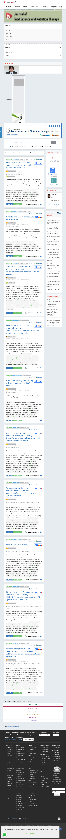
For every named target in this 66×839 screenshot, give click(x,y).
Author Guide (45, 778)
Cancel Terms (33, 793)
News (9, 770)
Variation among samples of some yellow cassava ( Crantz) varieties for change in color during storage (53, 249)
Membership (57, 747)
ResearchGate (25, 194)
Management (10, 762)
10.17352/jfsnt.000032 (12, 603)
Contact (49, 825)
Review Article (15, 159)
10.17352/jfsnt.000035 (12, 444)
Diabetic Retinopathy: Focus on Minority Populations (53, 226)
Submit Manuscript (29, 825)
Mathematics (21, 807)
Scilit (14, 194)
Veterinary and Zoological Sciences (20, 774)
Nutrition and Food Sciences (11, 134)
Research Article (15, 320)
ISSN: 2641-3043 (54, 126)
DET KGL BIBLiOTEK (31, 198)
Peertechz (10, 726)
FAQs (9, 772)
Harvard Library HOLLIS (11, 192)
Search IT (20, 192)
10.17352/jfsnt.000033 (12, 548)
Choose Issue (22, 153)
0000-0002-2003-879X (11, 176)
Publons (33, 190)
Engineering (20, 803)
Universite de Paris (17, 196)
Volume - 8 (9, 153)
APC (9, 798)
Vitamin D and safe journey (17, 545)
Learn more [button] (53, 829)
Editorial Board (45, 749)
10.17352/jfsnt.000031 (12, 659)
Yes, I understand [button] (30, 833)
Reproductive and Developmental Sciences (21, 780)
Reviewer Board (45, 751)
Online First (7, 30)
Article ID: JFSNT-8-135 (24, 427)
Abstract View (9, 204)
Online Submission (28, 739)
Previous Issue (8, 36)
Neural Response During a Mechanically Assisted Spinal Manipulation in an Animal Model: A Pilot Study (53, 233)
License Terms (33, 747)
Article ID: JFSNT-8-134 (24, 482)
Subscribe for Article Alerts (10, 751)
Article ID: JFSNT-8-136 (26, 375)
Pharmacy (20, 805)
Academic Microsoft (34, 194)
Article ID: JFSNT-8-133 (26, 539)
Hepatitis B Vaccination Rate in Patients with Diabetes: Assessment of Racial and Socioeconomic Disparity (53, 273)
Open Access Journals (16, 825)
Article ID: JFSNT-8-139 (26, 211)
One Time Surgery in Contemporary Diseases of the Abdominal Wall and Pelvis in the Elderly (53, 301)
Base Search (9, 194)
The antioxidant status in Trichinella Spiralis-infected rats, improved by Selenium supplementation (53, 321)
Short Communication (16, 211)
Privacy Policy (33, 757)
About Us (9, 7)
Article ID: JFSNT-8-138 (23, 263)
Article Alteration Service (9, 794)
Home (6, 825)
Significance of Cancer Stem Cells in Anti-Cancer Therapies (53, 257)
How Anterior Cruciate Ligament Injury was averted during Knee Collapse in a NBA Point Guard (53, 220)
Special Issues (45, 756)
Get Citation (34, 192)
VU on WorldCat (33, 200)
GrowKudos (8, 196)
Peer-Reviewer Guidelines (9, 787)
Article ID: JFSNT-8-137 (24, 320)
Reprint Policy (33, 784)
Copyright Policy (34, 772)
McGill (23, 198)
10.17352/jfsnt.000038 (12, 277)
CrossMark (27, 190)
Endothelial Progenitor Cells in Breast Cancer (53, 288)
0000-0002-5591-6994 (11, 282)
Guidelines (44, 767)
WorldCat (26, 200)
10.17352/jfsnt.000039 (12, 222)
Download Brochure (44, 735)
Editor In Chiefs (45, 747)
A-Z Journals (21, 747)
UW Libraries (25, 196)
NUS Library (18, 198)
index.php (16, 726)
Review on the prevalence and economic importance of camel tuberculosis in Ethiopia (18, 165)
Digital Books (35, 7)
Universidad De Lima (18, 200)
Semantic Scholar (27, 192)
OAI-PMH (19, 194)
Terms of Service (34, 791)
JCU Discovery (9, 200)
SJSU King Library (33, 196)
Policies (25, 7)
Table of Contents (9, 42)
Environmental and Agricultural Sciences (20, 768)
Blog (60, 7)
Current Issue (8, 33)
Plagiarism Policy (34, 770)
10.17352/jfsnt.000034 (12, 499)
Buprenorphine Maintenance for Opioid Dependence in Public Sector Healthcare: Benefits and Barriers (53, 241)
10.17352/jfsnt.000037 (12, 336)
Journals (17, 7)
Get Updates (53, 7)
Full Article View (17, 204)
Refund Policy (33, 782)
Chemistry (20, 801)
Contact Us (45, 7)
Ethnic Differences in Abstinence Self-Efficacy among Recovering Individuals (53, 265)
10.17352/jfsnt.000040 (12, 171)
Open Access (8, 159)
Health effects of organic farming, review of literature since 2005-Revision (19, 383)
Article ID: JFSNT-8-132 (24, 586)
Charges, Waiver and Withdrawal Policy (32, 766)
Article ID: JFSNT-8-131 (24, 643)
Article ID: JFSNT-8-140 (23, 159)
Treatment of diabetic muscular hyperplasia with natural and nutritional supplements (53, 311)
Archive (7, 39)
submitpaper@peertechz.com (13, 739)
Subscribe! (56, 794)
